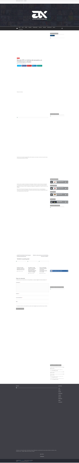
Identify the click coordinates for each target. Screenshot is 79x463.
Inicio (19, 27)
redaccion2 (24, 63)
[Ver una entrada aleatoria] (62, 28)
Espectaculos (49, 27)
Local (23, 27)
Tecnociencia (21, 29)
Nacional (30, 27)
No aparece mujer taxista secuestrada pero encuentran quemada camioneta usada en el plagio (32, 269)
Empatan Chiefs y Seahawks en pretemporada (56, 367)
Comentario (18, 282)
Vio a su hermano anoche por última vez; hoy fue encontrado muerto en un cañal (43, 269)
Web (16, 301)
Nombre (17, 293)
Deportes (44, 27)
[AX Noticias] (17, 28)
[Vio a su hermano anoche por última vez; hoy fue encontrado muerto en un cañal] (44, 261)
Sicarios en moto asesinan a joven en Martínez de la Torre (20, 268)
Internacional (35, 27)
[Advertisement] (32, 39)
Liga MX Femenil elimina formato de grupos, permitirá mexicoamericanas (24, 256)
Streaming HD (42, 456)
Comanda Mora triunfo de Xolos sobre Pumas (56, 371)
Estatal (26, 27)
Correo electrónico (19, 297)
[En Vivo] (52, 182)
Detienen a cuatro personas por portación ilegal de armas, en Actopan (40, 256)
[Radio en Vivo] (67, 182)
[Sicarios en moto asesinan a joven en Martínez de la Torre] (21, 261)
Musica (54, 27)
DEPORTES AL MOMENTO (57, 365)
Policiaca (40, 27)
